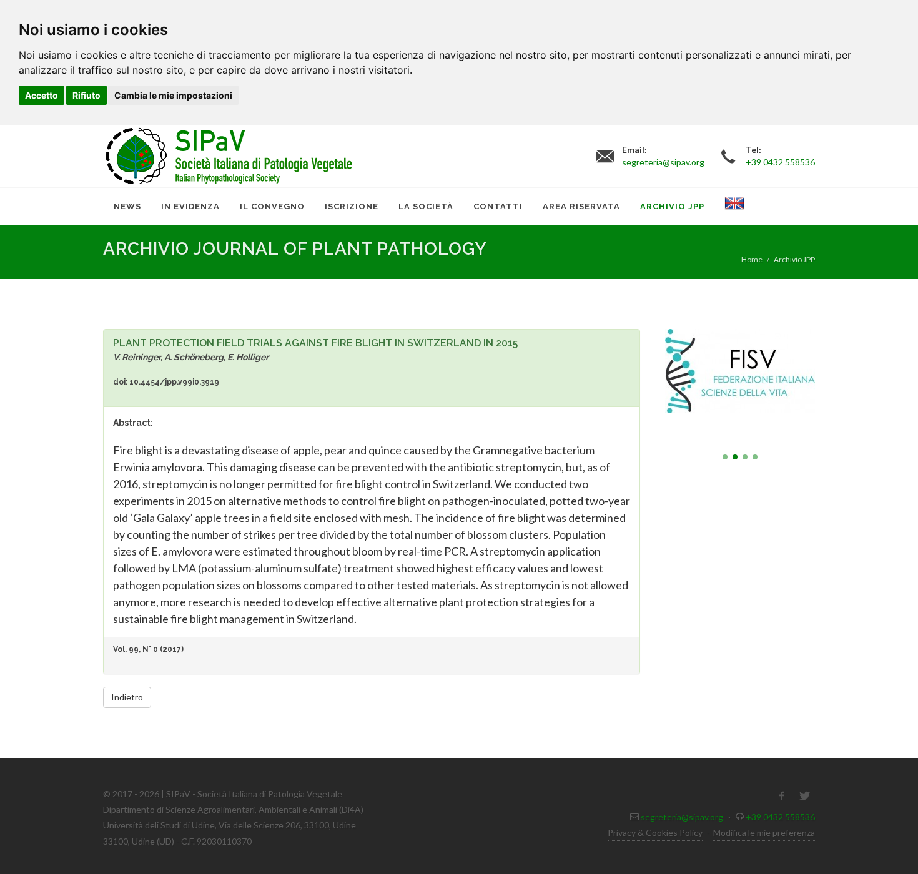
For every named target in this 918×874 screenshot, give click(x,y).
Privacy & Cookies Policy (655, 832)
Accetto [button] (41, 95)
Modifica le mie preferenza (764, 832)
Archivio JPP (794, 259)
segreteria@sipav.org (682, 817)
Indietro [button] (127, 697)
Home (752, 259)
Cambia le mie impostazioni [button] (173, 95)
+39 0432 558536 (780, 817)
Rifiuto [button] (86, 95)
